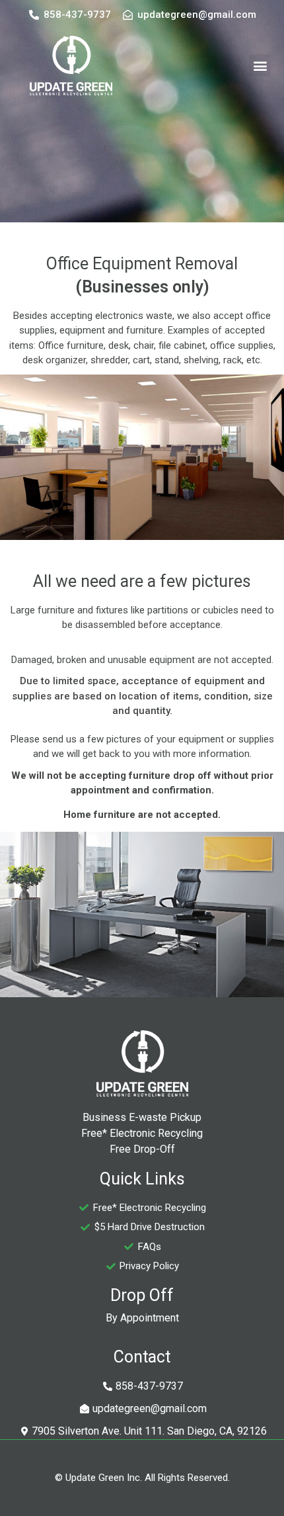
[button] (260, 65)
